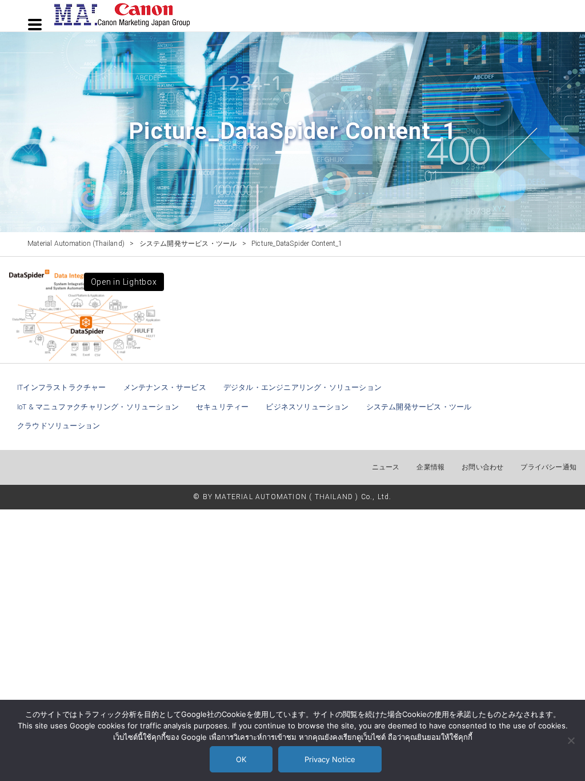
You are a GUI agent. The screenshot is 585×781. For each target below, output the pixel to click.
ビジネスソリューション (307, 407)
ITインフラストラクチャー (61, 387)
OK (241, 759)
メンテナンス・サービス (164, 387)
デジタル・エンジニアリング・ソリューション (302, 387)
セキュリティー (222, 407)
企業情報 (430, 467)
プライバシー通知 (548, 467)
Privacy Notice (329, 759)
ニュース (386, 467)
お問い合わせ (482, 467)
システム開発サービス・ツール (419, 407)
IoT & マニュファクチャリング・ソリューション (98, 407)
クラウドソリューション (58, 425)
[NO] (570, 740)
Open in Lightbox (124, 281)
